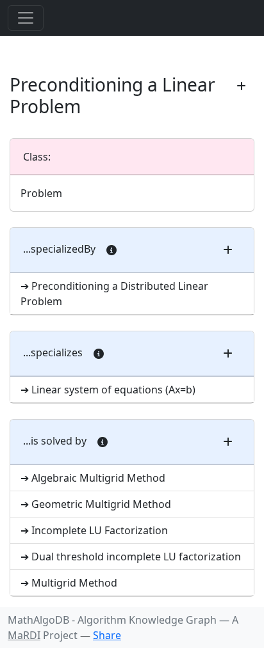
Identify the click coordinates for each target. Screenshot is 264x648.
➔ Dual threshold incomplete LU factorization (131, 556)
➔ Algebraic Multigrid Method (93, 478)
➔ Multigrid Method (69, 583)
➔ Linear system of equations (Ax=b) (108, 390)
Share (107, 635)
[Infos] (111, 250)
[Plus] (241, 86)
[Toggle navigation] (26, 18)
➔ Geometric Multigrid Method (96, 504)
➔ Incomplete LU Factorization (94, 530)
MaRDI (24, 635)
